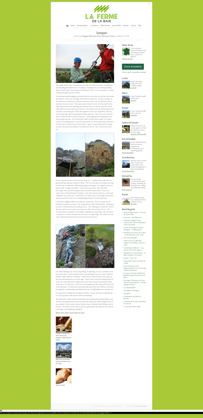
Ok (110, 413)
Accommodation (82, 25)
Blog (139, 25)
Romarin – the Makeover (132, 217)
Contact (133, 25)
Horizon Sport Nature (100, 304)
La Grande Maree (130, 288)
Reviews (126, 25)
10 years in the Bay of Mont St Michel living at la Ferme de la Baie (134, 275)
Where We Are (105, 25)
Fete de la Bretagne (130, 238)
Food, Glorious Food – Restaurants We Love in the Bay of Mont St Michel (135, 268)
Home (72, 25)
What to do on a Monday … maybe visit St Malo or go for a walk (134, 243)
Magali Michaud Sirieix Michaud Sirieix (98, 36)
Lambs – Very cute (130, 258)
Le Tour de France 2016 (132, 307)
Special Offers (116, 25)
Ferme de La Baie (141, 406)
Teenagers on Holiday (131, 290)
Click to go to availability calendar (134, 72)
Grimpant (127, 293)
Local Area (93, 25)
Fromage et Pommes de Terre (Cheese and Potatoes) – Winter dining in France (135, 283)
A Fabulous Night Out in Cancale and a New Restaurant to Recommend (134, 223)
